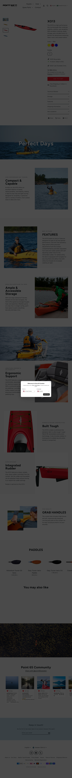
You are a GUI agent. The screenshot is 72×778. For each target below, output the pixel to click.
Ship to (24, 389)
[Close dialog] (50, 382)
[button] (28, 391)
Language (39, 389)
